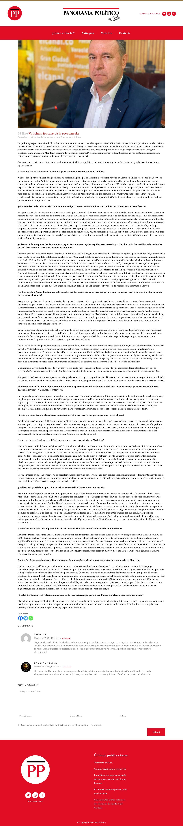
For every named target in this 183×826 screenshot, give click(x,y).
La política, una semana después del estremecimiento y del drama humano (110, 779)
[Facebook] (20, 618)
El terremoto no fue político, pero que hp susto (110, 792)
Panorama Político (97, 822)
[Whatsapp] (31, 618)
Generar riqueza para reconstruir (110, 769)
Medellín (41, 137)
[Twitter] (25, 618)
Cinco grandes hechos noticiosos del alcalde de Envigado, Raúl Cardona (109, 804)
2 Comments (65, 137)
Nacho (52, 137)
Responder (66, 638)
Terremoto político (103, 763)
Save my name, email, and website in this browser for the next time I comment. (60, 725)
